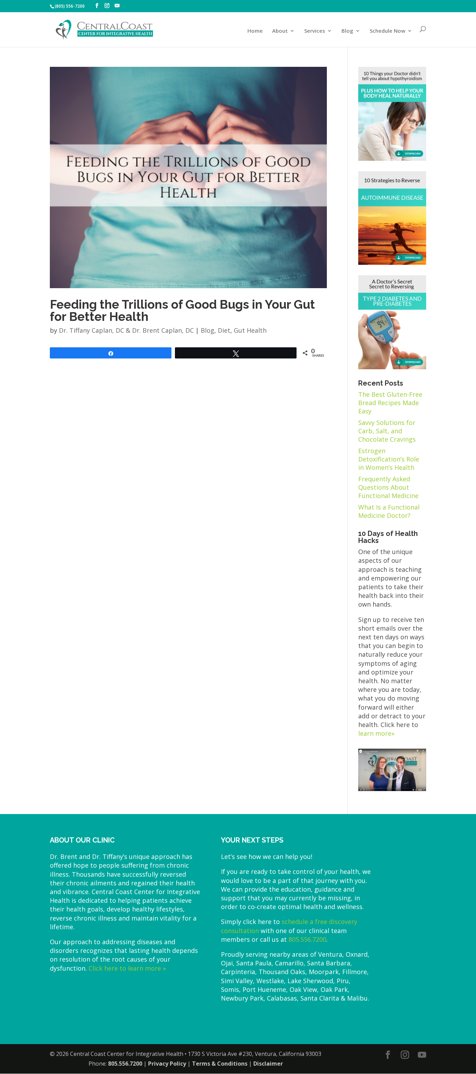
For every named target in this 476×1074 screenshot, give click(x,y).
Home (255, 31)
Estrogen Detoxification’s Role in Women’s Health (388, 459)
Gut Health (250, 330)
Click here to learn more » (127, 968)
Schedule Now (387, 31)
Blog (347, 31)
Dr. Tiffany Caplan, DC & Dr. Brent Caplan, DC (126, 330)
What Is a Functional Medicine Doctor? (389, 511)
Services (314, 31)
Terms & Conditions (219, 1063)
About (280, 31)
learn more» (376, 733)
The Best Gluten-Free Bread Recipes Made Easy (390, 402)
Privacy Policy (167, 1063)
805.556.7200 (307, 939)
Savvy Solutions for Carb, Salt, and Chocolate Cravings (387, 430)
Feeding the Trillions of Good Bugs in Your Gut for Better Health (182, 310)
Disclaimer (268, 1063)
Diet (224, 330)
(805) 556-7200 (70, 6)
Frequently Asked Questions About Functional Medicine (388, 487)
